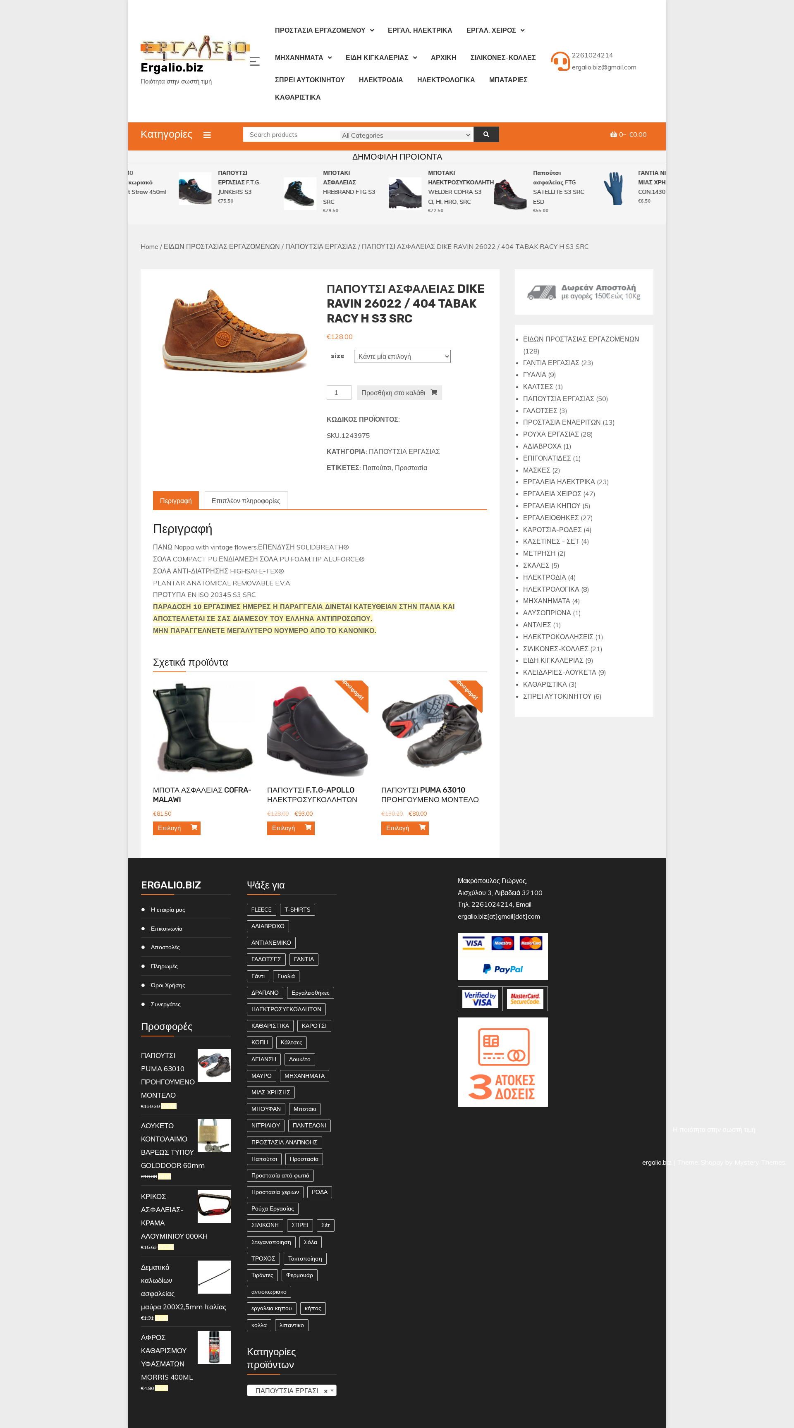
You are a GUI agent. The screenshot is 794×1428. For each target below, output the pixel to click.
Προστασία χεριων (275, 1192)
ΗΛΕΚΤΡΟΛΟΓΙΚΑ (446, 80)
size (337, 355)
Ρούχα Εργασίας (272, 1208)
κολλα (259, 1325)
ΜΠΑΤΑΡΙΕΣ (508, 80)
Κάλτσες (291, 1042)
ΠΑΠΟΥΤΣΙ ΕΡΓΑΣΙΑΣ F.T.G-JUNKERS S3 (228, 182)
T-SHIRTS (298, 909)
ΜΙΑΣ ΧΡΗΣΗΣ (270, 1092)
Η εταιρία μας (168, 909)
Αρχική (444, 57)
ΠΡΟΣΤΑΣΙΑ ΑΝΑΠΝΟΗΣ (284, 1142)
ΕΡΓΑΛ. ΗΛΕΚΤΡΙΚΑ (420, 30)
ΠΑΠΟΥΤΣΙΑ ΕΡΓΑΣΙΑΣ (320, 246)
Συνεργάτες (166, 1004)
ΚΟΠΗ (259, 1042)
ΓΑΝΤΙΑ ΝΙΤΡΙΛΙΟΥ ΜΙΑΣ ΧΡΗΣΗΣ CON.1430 (652, 182)
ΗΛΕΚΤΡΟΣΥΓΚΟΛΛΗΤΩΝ (286, 1009)
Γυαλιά (286, 976)
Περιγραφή (176, 501)
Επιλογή (169, 828)
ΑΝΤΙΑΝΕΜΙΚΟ (271, 942)
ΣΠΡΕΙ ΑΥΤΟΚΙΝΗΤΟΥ (310, 80)
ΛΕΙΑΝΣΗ (263, 1059)
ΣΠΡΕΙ (300, 1225)
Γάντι (258, 976)
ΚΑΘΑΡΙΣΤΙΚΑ (298, 97)
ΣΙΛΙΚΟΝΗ (265, 1225)
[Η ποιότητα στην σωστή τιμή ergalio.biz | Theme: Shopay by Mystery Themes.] (503, 1117)
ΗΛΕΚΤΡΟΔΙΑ (381, 80)
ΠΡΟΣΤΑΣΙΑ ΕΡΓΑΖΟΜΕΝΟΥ (320, 30)
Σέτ (325, 1225)
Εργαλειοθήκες (311, 992)
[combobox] (292, 1390)
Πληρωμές (164, 966)
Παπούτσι (377, 467)
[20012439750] (233, 330)
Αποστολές (165, 947)
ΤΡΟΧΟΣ (263, 1258)
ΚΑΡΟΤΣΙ (314, 1025)
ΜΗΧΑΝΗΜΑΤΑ (299, 57)
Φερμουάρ (299, 1275)
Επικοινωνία (166, 928)
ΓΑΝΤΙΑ (304, 959)
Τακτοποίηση (305, 1258)
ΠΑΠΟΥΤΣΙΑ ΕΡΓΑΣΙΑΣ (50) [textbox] (293, 1391)
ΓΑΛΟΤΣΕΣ (266, 959)
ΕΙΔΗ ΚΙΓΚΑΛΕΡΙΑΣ (377, 57)
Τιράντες (262, 1275)
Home (149, 246)
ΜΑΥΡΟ (261, 1075)
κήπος (313, 1308)
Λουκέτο (300, 1059)
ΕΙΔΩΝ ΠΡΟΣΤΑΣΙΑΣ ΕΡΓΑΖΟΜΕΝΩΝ (222, 246)
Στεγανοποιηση (271, 1242)
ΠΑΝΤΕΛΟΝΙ (309, 1125)
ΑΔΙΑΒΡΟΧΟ (268, 926)
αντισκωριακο (269, 1291)
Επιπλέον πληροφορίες (246, 501)
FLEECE (261, 909)
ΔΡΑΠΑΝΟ (265, 992)
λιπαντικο (292, 1325)
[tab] (176, 501)
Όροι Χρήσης (168, 985)
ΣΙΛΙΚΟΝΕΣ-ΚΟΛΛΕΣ (503, 57)
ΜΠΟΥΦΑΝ (266, 1109)
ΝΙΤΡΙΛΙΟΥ (265, 1125)
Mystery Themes (759, 1162)
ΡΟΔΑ (320, 1192)
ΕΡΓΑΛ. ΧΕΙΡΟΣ (491, 30)
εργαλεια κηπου (271, 1308)
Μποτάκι (305, 1109)
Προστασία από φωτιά (280, 1175)
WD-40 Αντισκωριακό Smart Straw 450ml (127, 182)
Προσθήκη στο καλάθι (393, 393)
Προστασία (411, 467)
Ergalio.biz (172, 67)
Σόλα (310, 1242)
